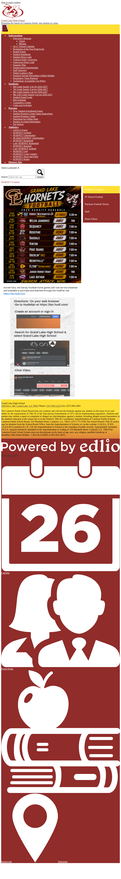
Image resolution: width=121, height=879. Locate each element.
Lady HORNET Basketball (26, 143)
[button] (15, 35)
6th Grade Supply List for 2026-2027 (30, 86)
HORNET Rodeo (21, 159)
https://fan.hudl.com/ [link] (14, 293)
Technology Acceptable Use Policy (29, 81)
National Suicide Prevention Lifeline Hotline (33, 75)
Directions (63, 861)
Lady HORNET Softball (24, 148)
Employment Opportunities (25, 67)
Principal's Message (22, 38)
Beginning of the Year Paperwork (28, 49)
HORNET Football (22, 132)
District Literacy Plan (23, 73)
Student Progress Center (24, 116)
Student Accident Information (26, 121)
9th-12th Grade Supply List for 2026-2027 (33, 94)
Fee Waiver (18, 124)
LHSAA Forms (20, 130)
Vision (22, 41)
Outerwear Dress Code (23, 62)
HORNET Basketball (23, 140)
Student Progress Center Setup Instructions (33, 113)
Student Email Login (22, 97)
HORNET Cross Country (25, 154)
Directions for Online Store (25, 119)
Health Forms (19, 51)
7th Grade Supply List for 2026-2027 (30, 89)
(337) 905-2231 (53, 406)
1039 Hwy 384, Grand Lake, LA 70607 (20, 406)
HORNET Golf (20, 151)
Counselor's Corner (22, 102)
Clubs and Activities (22, 105)
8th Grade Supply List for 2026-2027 (30, 92)
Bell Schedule (19, 100)
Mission (22, 44)
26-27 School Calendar (24, 46)
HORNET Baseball (22, 146)
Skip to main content (10, 2)
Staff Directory (20, 70)
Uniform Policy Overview (25, 59)
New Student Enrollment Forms (28, 111)
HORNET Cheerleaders (24, 135)
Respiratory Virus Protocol (25, 78)
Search (4, 177)
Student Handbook (22, 54)
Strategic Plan (19, 65)
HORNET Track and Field (25, 156)
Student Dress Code (22, 57)
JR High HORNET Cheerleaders (28, 138)
